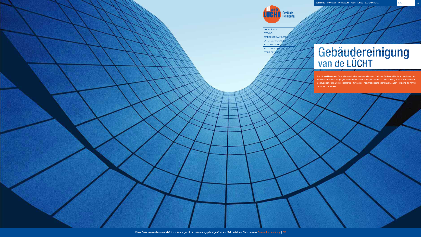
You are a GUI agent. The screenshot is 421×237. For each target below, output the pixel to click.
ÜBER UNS (320, 3)
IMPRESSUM (343, 3)
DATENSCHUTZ (372, 3)
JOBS (353, 3)
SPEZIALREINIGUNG (272, 52)
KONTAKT (331, 3)
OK (284, 232)
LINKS (360, 3)
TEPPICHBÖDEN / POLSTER (276, 37)
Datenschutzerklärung (269, 232)
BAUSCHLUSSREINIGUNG (275, 45)
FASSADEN (268, 33)
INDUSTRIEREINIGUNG (274, 48)
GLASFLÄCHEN (270, 29)
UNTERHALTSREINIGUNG (275, 41)
